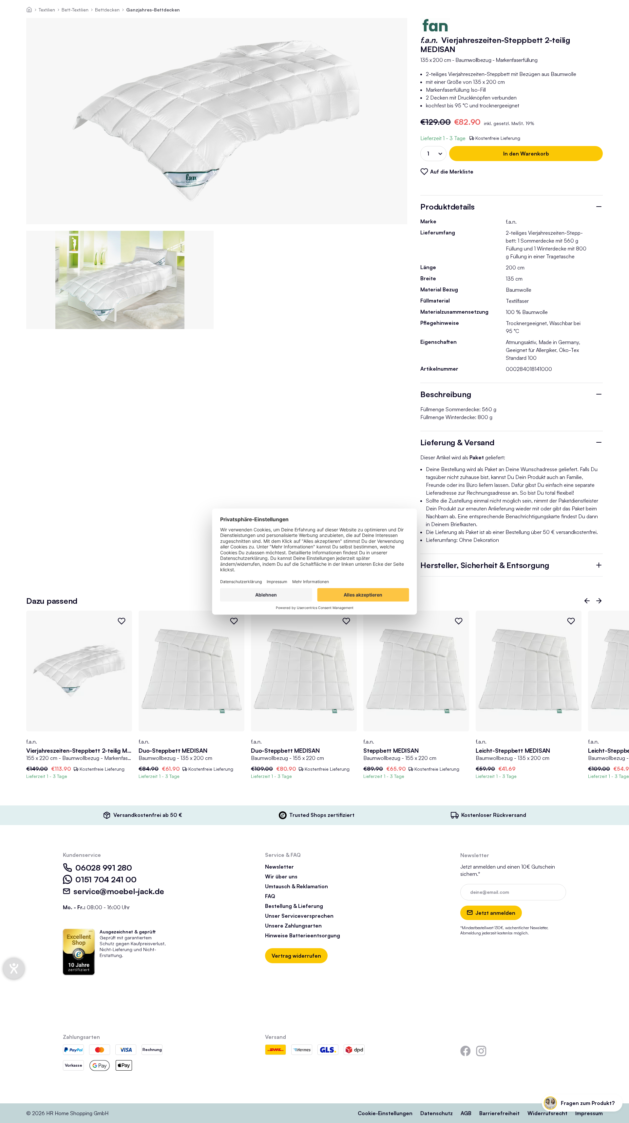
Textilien (47, 9)
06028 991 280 (103, 867)
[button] (587, 601)
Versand (275, 1037)
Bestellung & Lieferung (294, 906)
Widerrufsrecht (547, 1113)
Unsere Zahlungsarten (293, 925)
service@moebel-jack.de (118, 891)
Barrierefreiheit (499, 1113)
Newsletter (279, 866)
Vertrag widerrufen (296, 955)
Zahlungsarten (81, 1037)
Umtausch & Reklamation (296, 886)
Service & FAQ (283, 855)
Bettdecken (107, 9)
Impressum (589, 1113)
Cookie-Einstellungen (385, 1113)
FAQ (270, 896)
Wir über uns (281, 876)
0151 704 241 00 (105, 879)
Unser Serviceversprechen (299, 915)
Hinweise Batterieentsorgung (302, 935)
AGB (466, 1113)
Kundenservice (82, 855)
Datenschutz (436, 1113)
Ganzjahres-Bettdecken (153, 9)
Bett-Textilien (75, 9)
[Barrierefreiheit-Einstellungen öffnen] (13, 968)
